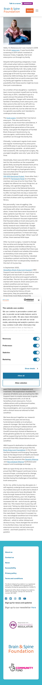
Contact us (9, 557)
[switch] (36, 345)
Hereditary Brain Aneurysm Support (17, 270)
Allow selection (21, 383)
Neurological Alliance (15, 462)
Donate (30, 11)
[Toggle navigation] (37, 10)
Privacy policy (10, 573)
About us (8, 552)
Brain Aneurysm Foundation (14, 450)
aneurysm (16, 50)
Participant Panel (18, 179)
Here (33, 607)
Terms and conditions (14, 578)
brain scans (11, 118)
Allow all (21, 376)
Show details (30, 368)
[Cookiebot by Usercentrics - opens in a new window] (25, 300)
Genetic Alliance (31, 459)
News (7, 563)
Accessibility (10, 568)
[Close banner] (38, 300)
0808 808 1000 (28, 3)
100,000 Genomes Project (13, 176)
